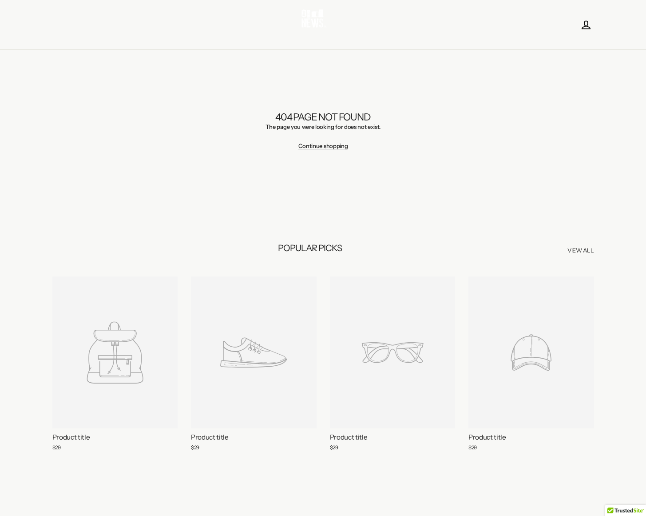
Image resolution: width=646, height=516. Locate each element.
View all (580, 250)
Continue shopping (323, 145)
